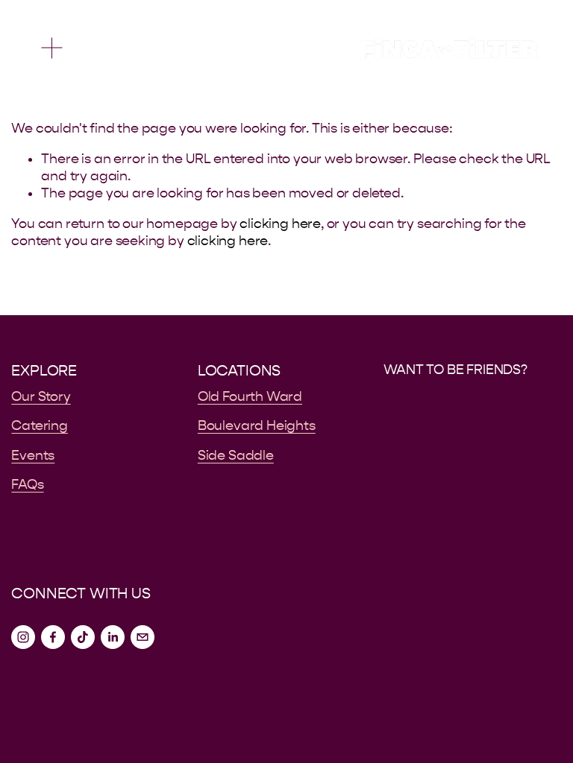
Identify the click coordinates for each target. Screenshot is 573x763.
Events (32, 455)
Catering (39, 426)
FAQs (27, 485)
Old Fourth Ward (250, 397)
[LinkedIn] (113, 637)
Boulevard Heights (257, 426)
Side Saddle (236, 455)
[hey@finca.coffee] (142, 637)
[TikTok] (83, 637)
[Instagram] (23, 637)
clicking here (280, 224)
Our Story (40, 397)
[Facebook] (53, 637)
